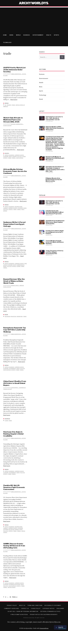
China (6, 420)
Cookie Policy (35, 608)
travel (14, 157)
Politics (19, 156)
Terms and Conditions (34, 605)
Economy (5, 156)
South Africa (7, 369)
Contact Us (25, 608)
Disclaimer (60, 608)
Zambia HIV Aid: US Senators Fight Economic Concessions (14, 487)
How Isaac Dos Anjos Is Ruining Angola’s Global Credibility (13, 434)
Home (5, 35)
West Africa (19, 157)
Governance (12, 368)
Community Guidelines (11, 608)
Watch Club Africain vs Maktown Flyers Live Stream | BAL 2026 (13, 120)
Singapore (20, 316)
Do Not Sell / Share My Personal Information (23, 611)
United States (11, 587)
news (10, 156)
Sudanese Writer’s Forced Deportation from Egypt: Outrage (14, 224)
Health (48, 35)
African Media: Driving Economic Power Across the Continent (15, 171)
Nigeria (14, 156)
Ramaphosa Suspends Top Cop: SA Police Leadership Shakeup (14, 330)
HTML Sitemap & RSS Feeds (19, 614)
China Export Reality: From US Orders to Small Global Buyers (14, 383)
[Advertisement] (34, 19)
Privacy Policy (12, 605)
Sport (24, 156)
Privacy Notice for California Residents (43, 614)
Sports (56, 35)
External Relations (9, 529)
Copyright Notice (48, 608)
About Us (22, 605)
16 (10, 597)
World (18, 35)
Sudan (18, 266)
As (5, 105)
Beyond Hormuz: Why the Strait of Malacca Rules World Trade (14, 281)
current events (19, 155)
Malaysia (13, 316)
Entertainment (38, 35)
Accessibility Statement (52, 605)
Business (26, 35)
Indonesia (7, 316)
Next (14, 597)
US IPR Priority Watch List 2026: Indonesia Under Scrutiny (14, 70)
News (11, 35)
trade (13, 105)
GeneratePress (44, 628)
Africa (7, 155)
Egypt (14, 264)
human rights (20, 264)
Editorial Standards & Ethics (50, 611)
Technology (7, 42)
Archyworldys (33, 3)
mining (17, 529)
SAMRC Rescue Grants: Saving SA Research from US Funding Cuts (14, 546)
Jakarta (9, 105)
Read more (13, 99)
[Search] (62, 57)
